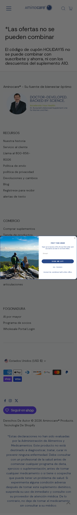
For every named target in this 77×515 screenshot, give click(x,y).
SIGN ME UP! (58, 261)
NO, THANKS (57, 267)
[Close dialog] (75, 238)
